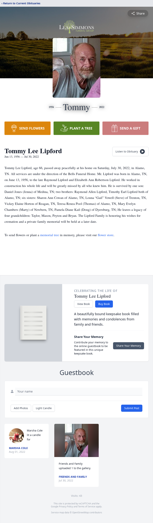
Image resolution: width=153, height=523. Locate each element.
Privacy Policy (66, 506)
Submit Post (131, 408)
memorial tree (49, 235)
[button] (76, 440)
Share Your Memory (128, 345)
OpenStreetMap (80, 512)
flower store (105, 235)
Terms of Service (86, 506)
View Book (83, 304)
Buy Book (104, 304)
